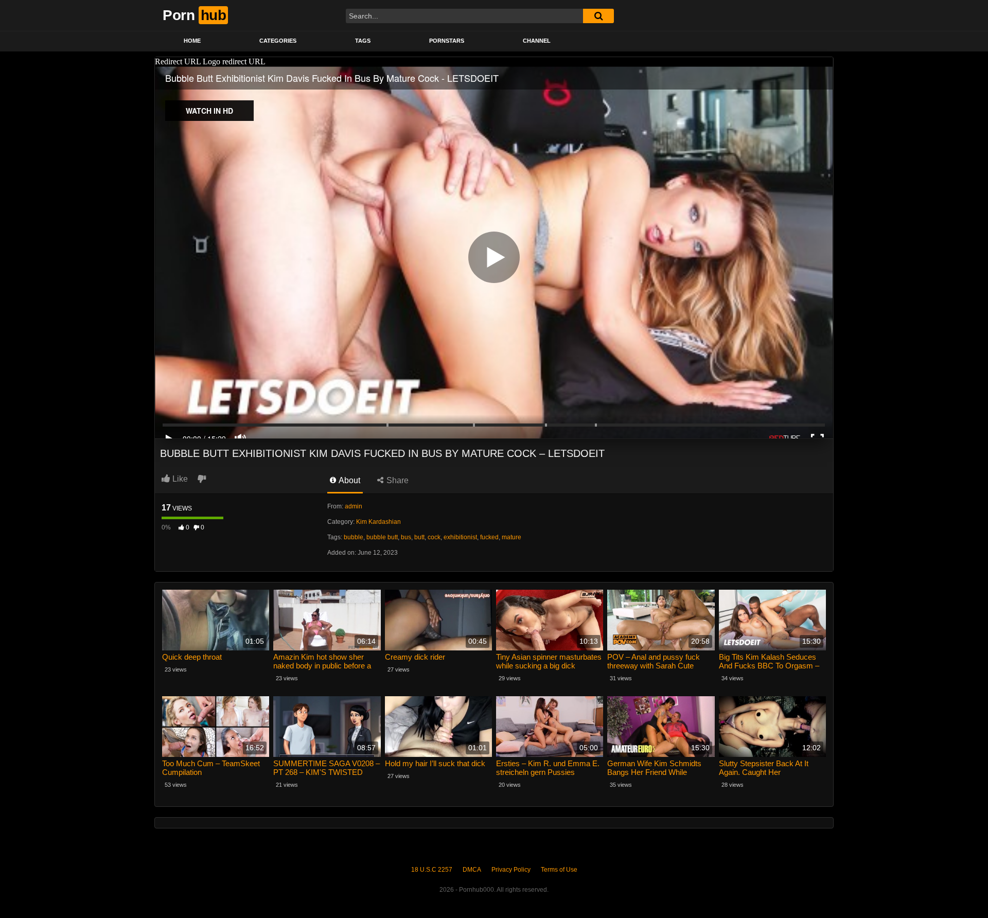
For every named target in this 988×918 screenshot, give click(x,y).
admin (353, 506)
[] (598, 16)
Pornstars (446, 41)
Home (192, 41)
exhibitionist (460, 537)
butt (419, 537)
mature (511, 537)
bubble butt (382, 537)
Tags (362, 41)
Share (396, 480)
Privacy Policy (511, 869)
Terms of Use (559, 869)
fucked (489, 537)
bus (406, 537)
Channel (537, 41)
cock (434, 537)
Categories (277, 41)
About (348, 480)
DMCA (472, 869)
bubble (353, 537)
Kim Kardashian (378, 521)
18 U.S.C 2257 (431, 869)
